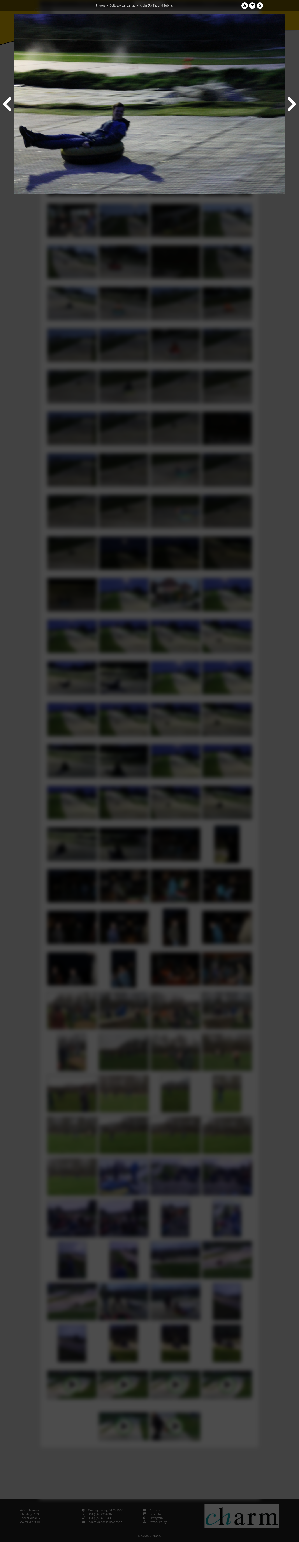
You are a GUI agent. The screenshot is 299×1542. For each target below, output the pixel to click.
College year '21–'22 (122, 5)
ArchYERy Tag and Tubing (156, 5)
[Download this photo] (244, 5)
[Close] (260, 5)
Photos (100, 5)
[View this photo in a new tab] (252, 5)
